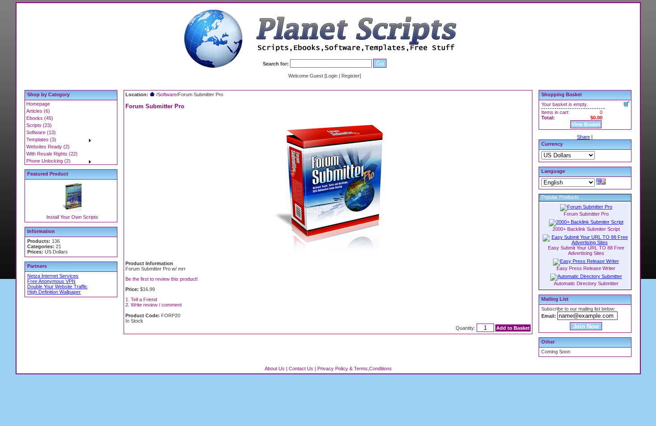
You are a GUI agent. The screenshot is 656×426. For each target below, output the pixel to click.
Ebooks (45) (39, 118)
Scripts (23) (39, 125)
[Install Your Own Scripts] (72, 212)
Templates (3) (41, 139)
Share (583, 136)
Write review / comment (156, 304)
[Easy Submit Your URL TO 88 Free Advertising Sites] (586, 242)
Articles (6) (38, 111)
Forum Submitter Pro (586, 214)
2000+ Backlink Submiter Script (586, 229)
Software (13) (41, 132)
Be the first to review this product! (161, 279)
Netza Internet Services (53, 276)
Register (350, 75)
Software (167, 94)
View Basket (586, 124)
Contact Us (301, 368)
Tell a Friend (144, 299)
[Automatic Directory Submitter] (586, 276)
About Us (275, 368)
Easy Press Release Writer (585, 268)
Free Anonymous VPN (51, 281)
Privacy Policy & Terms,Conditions (354, 368)
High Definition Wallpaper (54, 292)
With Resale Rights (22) (52, 153)
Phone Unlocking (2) (48, 161)
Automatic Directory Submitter (586, 283)
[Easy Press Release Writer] (586, 261)
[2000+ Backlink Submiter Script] (586, 222)
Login (331, 75)
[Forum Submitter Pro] (586, 206)
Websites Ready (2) (48, 146)
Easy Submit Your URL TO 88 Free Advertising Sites (586, 250)
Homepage (38, 103)
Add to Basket (513, 328)
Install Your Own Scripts (72, 217)
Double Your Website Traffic (57, 286)
